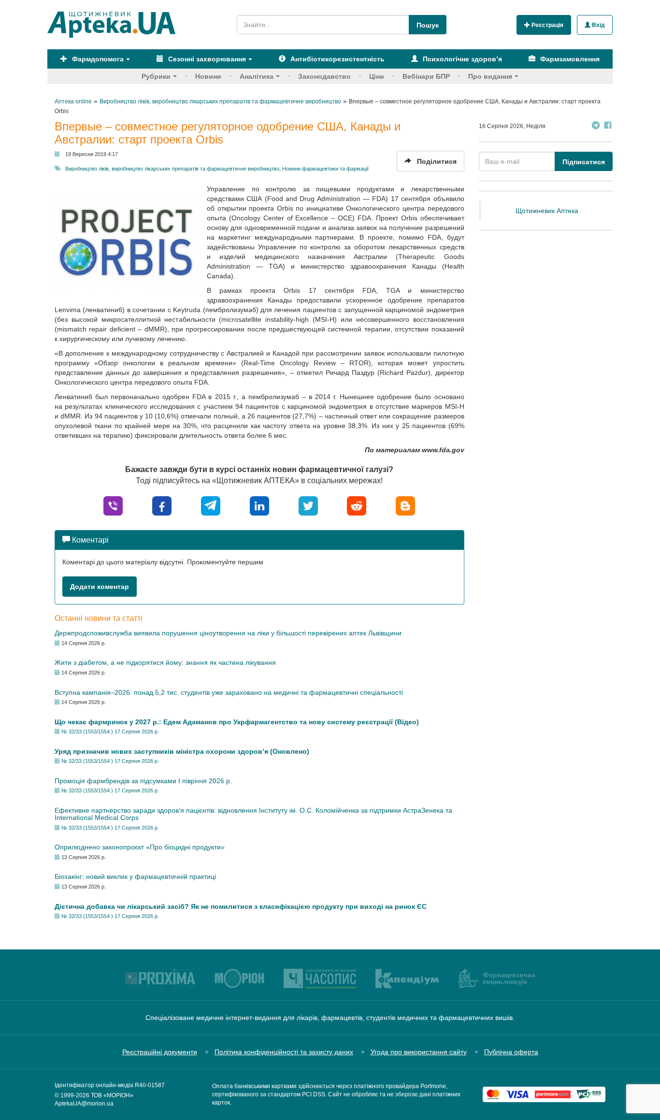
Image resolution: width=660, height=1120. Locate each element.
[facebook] (162, 505)
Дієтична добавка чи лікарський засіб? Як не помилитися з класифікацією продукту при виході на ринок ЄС (241, 906)
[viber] (113, 505)
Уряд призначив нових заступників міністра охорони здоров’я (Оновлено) (182, 751)
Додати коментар (99, 586)
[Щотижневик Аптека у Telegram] (596, 126)
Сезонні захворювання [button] (206, 59)
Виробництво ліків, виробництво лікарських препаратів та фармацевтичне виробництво (172, 169)
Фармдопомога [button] (97, 59)
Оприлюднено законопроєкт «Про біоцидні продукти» (140, 847)
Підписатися (583, 162)
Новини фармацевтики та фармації (325, 169)
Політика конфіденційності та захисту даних (284, 1052)
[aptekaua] (405, 505)
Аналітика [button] (256, 76)
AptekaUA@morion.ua (84, 1103)
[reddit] (356, 505)
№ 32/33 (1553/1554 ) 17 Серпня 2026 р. (110, 731)
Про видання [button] (490, 76)
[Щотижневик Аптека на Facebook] (608, 126)
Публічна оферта (511, 1052)
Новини (208, 76)
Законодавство (324, 76)
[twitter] (308, 505)
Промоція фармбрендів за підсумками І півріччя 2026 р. (143, 781)
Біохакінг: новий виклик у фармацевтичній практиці (135, 876)
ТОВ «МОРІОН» (112, 1095)
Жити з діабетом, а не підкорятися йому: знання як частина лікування (165, 662)
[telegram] (210, 505)
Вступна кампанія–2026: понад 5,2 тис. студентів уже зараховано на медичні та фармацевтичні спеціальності (229, 692)
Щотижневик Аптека (547, 211)
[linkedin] (259, 505)
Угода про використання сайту (419, 1052)
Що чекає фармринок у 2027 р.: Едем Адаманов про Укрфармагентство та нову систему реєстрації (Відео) (237, 722)
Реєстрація (546, 25)
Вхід (597, 25)
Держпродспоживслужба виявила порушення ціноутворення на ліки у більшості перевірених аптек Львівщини (228, 633)
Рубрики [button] (156, 76)
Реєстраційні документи (159, 1052)
